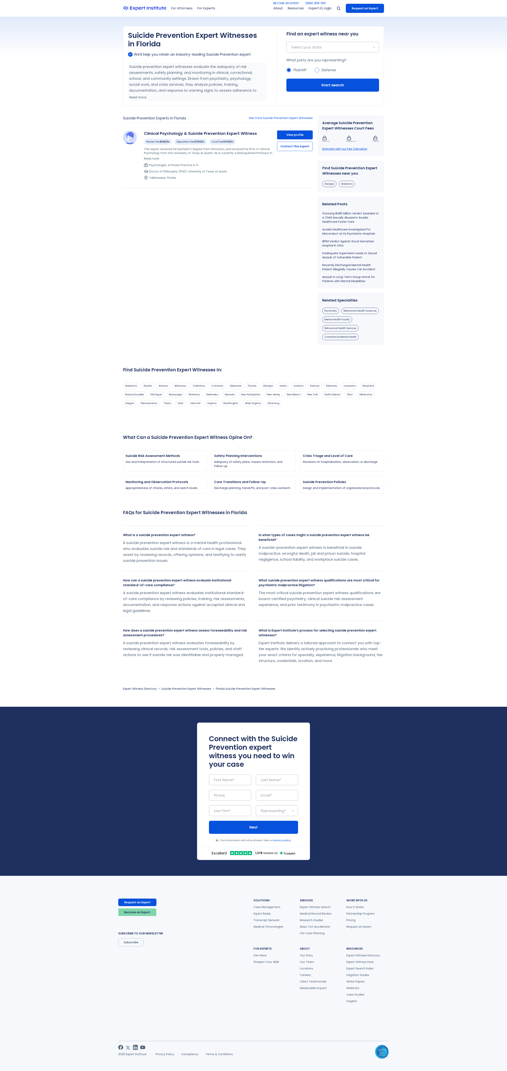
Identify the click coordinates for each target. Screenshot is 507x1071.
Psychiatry (330, 310)
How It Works (355, 907)
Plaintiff (300, 70)
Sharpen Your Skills (266, 962)
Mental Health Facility (337, 319)
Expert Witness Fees (360, 962)
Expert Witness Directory (140, 689)
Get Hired (260, 955)
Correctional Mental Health (340, 337)
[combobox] (291, 47)
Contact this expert (294, 146)
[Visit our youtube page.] (142, 1047)
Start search (332, 85)
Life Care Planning (312, 933)
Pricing (350, 920)
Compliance (189, 1054)
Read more (137, 97)
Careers (305, 975)
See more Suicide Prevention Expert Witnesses (281, 118)
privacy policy (282, 840)
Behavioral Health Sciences (360, 310)
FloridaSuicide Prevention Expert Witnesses (245, 689)
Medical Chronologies (268, 926)
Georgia (329, 183)
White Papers (355, 981)
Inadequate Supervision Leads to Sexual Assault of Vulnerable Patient (349, 255)
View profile (295, 135)
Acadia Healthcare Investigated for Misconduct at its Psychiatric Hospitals (348, 231)
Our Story (306, 955)
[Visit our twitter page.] (128, 1047)
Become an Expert (137, 912)
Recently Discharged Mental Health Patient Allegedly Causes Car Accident (348, 267)
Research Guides (311, 920)
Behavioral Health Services (340, 328)
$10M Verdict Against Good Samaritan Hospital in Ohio (348, 243)
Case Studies (355, 994)
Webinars (352, 988)
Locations (306, 968)
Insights (351, 1001)
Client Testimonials (313, 981)
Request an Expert (365, 8)
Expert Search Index (360, 968)
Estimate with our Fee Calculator (344, 149)
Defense (329, 70)
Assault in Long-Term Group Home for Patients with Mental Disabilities (348, 279)
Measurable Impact (313, 988)
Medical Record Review (315, 913)
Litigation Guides (357, 975)
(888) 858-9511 (315, 3)
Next (253, 827)
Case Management (267, 907)
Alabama (347, 183)
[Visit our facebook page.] (120, 1047)
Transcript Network (266, 920)
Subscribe (131, 942)
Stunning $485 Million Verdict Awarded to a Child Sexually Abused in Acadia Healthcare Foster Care (350, 217)
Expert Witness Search (315, 907)
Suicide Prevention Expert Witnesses (186, 689)
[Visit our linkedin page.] (135, 1047)
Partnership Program (360, 913)
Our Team (307, 962)
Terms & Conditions (219, 1054)
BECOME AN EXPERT (286, 3)
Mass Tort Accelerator (315, 926)
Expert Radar (262, 913)
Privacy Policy (164, 1054)
